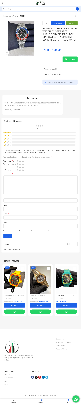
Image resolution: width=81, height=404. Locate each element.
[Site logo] (40, 3)
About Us (7, 374)
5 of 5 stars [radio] (24, 161)
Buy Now (71, 59)
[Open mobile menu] (2, 3)
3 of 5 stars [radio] (20, 161)
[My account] (79, 3)
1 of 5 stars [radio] (17, 161)
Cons (5, 205)
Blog (5, 381)
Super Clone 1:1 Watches (64, 342)
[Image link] (28, 345)
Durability (7, 167)
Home (4, 16)
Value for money (9, 164)
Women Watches (61, 349)
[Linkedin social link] (57, 74)
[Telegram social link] (60, 74)
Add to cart (58, 23)
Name (6, 214)
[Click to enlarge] (7, 52)
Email (5, 222)
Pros (5, 197)
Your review (8, 174)
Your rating (8, 161)
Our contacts (8, 378)
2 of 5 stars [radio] (19, 161)
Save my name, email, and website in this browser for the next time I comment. (33, 231)
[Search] (77, 9)
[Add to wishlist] (22, 268)
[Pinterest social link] (55, 74)
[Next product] (78, 16)
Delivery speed (8, 170)
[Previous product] (74, 16)
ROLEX (22, 16)
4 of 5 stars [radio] (22, 161)
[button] (14, 305)
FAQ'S (6, 384)
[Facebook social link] (50, 74)
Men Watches (13, 16)
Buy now (71, 23)
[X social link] (52, 74)
